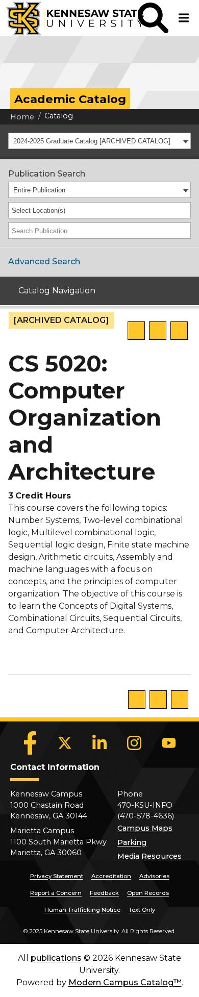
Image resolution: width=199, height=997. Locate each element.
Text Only (142, 909)
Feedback (104, 892)
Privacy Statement (56, 876)
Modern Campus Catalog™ (125, 982)
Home (22, 116)
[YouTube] (169, 743)
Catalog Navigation (56, 290)
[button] (153, 18)
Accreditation (111, 876)
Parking (131, 842)
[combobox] (99, 141)
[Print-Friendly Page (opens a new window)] (157, 330)
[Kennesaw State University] (69, 18)
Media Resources (149, 856)
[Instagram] (134, 743)
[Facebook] (30, 743)
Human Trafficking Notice (82, 909)
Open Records (148, 892)
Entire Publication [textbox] (39, 190)
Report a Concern (56, 892)
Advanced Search (44, 261)
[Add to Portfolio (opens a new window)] (136, 330)
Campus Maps (144, 828)
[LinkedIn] (99, 743)
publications (56, 958)
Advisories (154, 876)
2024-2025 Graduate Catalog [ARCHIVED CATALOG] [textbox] (91, 141)
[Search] (184, 230)
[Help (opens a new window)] (179, 330)
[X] (65, 743)
